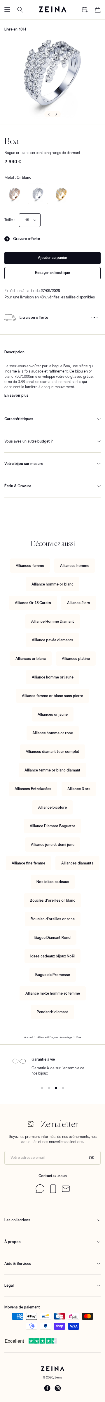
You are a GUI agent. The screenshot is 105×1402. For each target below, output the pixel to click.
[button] (7, 9)
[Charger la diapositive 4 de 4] (63, 1088)
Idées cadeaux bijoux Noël (52, 956)
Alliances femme (30, 565)
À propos (12, 1241)
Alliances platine (76, 658)
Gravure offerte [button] (26, 238)
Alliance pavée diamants (52, 640)
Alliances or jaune (53, 714)
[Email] (66, 1190)
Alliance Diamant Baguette (52, 825)
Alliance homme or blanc (53, 584)
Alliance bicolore (52, 807)
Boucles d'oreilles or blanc (52, 900)
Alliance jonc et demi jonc (52, 844)
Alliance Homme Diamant (52, 621)
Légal (9, 1285)
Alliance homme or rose (52, 732)
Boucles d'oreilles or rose (53, 918)
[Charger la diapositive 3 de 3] (97, 317)
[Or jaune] (61, 194)
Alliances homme (74, 565)
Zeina (58, 1377)
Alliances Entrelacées (33, 788)
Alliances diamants (77, 863)
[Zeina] (52, 9)
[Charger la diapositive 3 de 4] (56, 1088)
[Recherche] (20, 9)
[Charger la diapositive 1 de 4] (42, 1088)
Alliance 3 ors (78, 788)
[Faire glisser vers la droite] (56, 114)
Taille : (9, 219)
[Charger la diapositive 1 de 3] (91, 317)
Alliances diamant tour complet (52, 751)
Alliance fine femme (28, 863)
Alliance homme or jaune (53, 677)
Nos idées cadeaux (52, 881)
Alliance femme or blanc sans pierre (52, 695)
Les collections (17, 1219)
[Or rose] (14, 194)
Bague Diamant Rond (52, 937)
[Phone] (53, 1191)
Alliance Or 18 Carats (33, 602)
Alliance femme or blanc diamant (52, 770)
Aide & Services (17, 1263)
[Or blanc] (38, 194)
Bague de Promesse (52, 974)
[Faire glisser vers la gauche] (48, 114)
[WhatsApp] (40, 1191)
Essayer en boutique (52, 272)
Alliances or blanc (30, 658)
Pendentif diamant (52, 1011)
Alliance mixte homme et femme (52, 993)
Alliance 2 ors (78, 602)
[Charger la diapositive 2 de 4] (49, 1088)
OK (91, 1158)
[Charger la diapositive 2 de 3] (94, 317)
